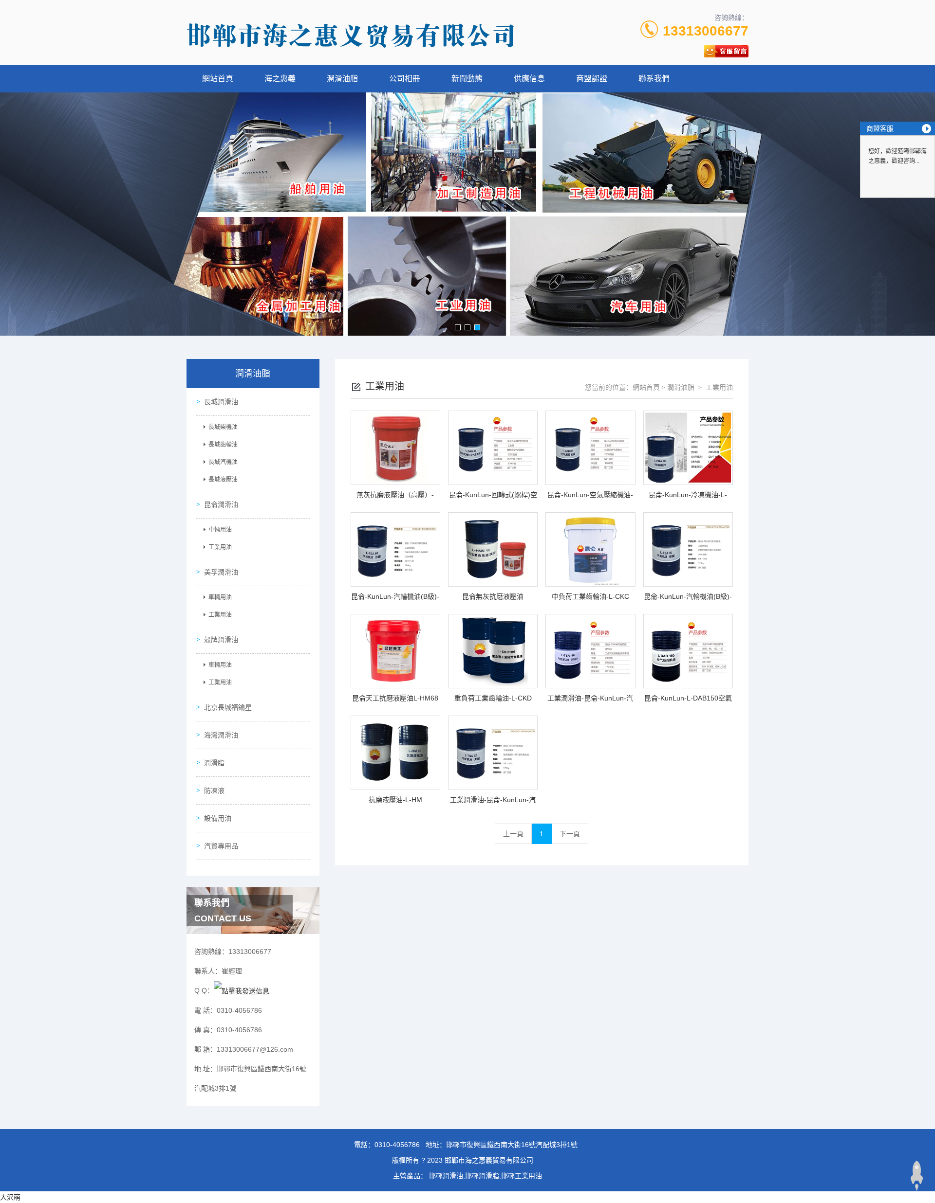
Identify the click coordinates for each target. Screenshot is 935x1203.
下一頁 (570, 834)
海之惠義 (280, 78)
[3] (467, 214)
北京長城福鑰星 (228, 707)
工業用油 (220, 547)
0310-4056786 (397, 1145)
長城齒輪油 (223, 444)
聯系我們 (654, 78)
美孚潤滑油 (221, 572)
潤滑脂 (214, 763)
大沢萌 (10, 1197)
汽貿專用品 (221, 846)
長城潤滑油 (221, 402)
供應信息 (529, 78)
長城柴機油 (223, 427)
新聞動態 (467, 78)
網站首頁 (217, 78)
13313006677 (705, 30)
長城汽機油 (223, 462)
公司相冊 (404, 78)
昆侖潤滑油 (221, 504)
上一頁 (513, 834)
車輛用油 (220, 529)
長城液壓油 (223, 479)
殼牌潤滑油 (221, 640)
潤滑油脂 (342, 78)
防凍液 (214, 790)
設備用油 (217, 818)
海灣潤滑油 (221, 735)
